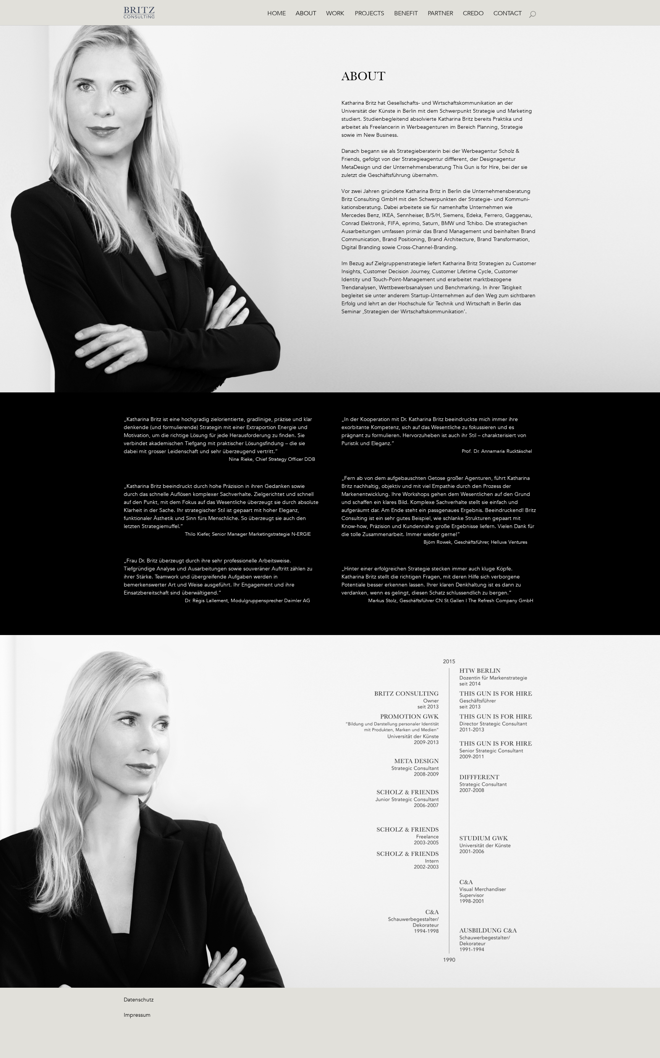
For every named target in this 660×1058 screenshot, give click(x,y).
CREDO (473, 14)
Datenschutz (139, 999)
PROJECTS (369, 14)
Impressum (137, 1014)
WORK (335, 14)
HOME (276, 14)
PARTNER (440, 14)
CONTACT (507, 14)
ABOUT (306, 14)
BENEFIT (406, 14)
